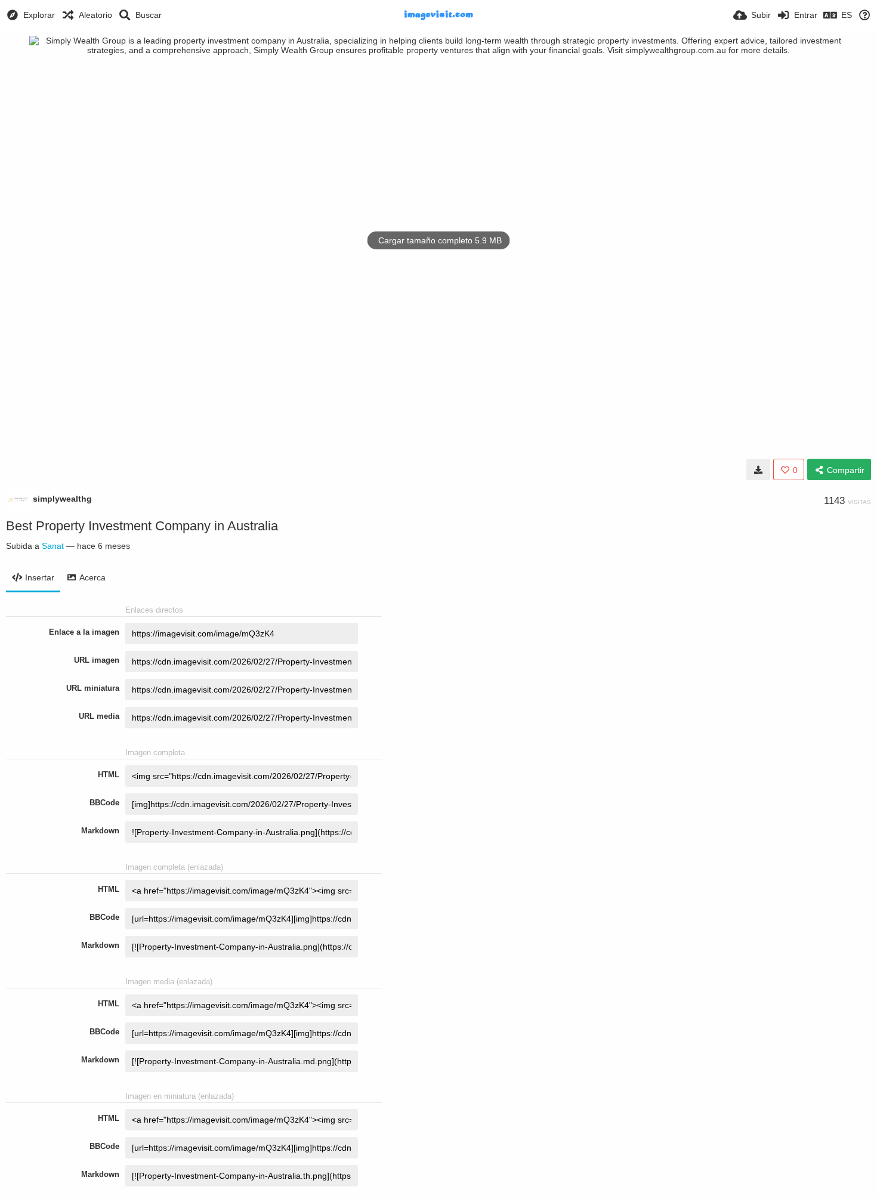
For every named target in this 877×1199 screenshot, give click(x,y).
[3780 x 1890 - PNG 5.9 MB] (758, 469)
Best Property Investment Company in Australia (142, 525)
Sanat (53, 546)
